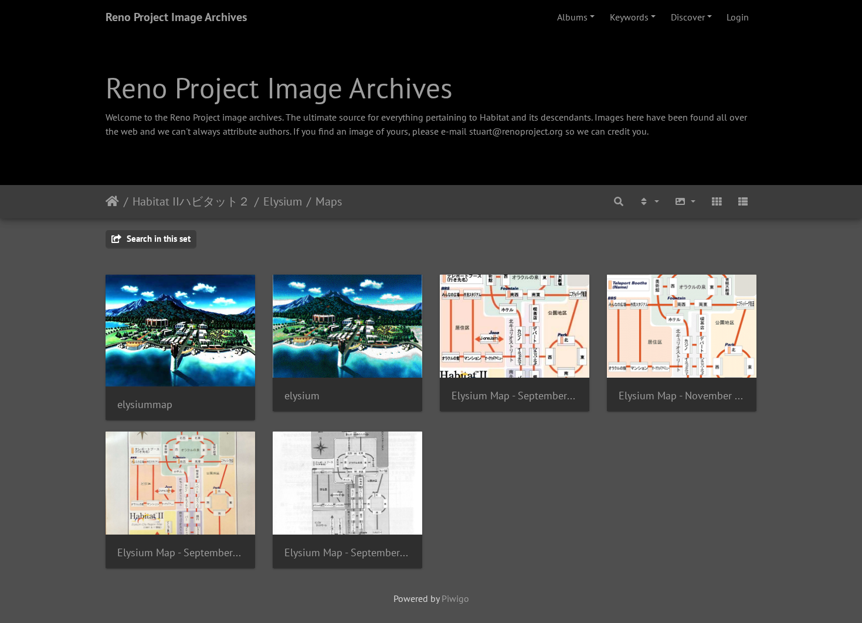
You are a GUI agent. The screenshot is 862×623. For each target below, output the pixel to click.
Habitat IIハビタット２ (191, 201)
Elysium (282, 201)
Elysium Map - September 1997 (515, 395)
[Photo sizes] (685, 202)
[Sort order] (648, 202)
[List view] (742, 202)
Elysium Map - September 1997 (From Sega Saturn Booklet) (347, 552)
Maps (328, 201)
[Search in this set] (618, 202)
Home (112, 201)
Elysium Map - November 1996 (682, 395)
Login (738, 17)
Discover (688, 17)
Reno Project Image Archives (176, 17)
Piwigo (455, 598)
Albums (572, 17)
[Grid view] (716, 202)
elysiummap (144, 404)
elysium (302, 395)
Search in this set (157, 238)
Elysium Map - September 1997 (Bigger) (180, 552)
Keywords (629, 17)
